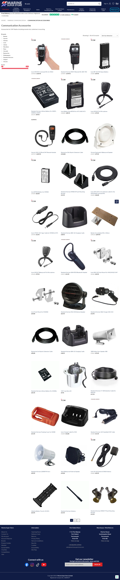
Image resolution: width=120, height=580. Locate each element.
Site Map (34, 550)
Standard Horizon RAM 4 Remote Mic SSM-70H (74, 72)
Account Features (6, 538)
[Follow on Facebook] (27, 565)
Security (33, 543)
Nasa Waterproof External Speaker (70, 471)
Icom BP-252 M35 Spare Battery (99, 72)
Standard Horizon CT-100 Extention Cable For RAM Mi (103, 391)
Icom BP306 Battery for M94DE (40, 192)
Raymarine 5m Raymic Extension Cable (42, 351)
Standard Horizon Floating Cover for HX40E (43, 432)
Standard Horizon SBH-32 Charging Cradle (72, 233)
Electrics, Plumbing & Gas (48, 9)
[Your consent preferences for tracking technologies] (117, 577)
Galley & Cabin (103, 9)
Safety (38, 9)
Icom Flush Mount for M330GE (39, 312)
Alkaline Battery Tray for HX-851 (40, 511)
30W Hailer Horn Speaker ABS (99, 351)
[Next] (78, 520)
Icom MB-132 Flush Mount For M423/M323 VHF (104, 272)
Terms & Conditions (37, 541)
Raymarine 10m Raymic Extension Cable (72, 152)
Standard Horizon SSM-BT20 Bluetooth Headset (74, 272)
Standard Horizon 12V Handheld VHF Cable (103, 432)
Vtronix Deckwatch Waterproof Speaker (102, 152)
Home (3, 20)
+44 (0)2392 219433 (75, 545)
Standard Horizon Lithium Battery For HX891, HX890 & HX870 (43, 112)
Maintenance (70, 9)
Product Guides (6, 543)
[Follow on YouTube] (43, 565)
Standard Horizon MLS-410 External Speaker (73, 312)
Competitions (5, 552)
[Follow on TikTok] (38, 565)
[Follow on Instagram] (32, 565)
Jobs (2, 554)
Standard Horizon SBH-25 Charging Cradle (72, 351)
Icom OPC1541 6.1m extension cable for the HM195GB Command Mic (103, 192)
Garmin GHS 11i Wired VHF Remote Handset (43, 152)
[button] (117, 4)
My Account (5, 536)
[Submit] (99, 3)
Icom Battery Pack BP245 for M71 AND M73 (73, 111)
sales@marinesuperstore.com (75, 547)
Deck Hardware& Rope (59, 9)
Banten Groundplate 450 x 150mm (100, 233)
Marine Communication (17, 20)
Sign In (106, 3)
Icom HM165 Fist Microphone (99, 111)
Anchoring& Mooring (92, 9)
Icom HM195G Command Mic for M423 (42, 72)
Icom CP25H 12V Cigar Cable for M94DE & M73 (44, 233)
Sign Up (97, 564)
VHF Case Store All (66, 391)
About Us (4, 532)
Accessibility (35, 547)
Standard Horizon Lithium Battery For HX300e (44, 391)
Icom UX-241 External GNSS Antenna (101, 471)
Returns (33, 536)
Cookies (33, 545)
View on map (75, 541)
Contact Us (4, 534)
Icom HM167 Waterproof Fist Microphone (42, 272)
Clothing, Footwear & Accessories (16, 10)
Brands (27, 4)
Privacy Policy (35, 538)
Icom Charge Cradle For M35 (69, 432)
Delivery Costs (35, 534)
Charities (4, 550)
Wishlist (3, 545)
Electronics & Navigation (27, 9)
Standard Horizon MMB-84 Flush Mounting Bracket (73, 192)
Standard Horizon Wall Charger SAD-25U (102, 312)
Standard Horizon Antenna (68, 511)
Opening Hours (36, 532)
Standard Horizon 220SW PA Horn (40, 471)
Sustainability (5, 547)
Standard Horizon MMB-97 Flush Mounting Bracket (102, 511)
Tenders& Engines (81, 9)
